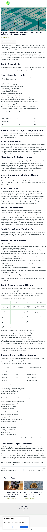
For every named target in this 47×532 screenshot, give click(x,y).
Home (23, 505)
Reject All (16, 526)
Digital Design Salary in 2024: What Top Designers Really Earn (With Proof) (33, 494)
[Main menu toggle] (44, 3)
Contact (23, 511)
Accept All (24, 526)
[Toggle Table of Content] (13, 42)
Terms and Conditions (23, 508)
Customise (8, 526)
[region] (15, 523)
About (23, 510)
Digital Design (6, 498)
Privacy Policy (24, 506)
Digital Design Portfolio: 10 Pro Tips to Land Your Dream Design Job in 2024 (13, 494)
